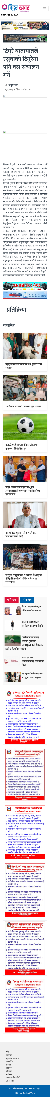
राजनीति (9, 1061)
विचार (8, 1065)
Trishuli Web (29, 1093)
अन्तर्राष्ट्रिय (10, 1081)
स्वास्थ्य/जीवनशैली (13, 1078)
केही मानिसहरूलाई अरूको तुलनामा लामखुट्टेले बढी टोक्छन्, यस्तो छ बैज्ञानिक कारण (24, 643)
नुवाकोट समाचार (12, 1058)
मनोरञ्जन (9, 1074)
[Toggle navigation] (45, 8)
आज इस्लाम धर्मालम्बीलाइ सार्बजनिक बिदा (33, 661)
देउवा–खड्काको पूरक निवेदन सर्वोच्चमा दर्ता (31, 608)
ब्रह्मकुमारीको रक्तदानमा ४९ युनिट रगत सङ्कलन (23, 366)
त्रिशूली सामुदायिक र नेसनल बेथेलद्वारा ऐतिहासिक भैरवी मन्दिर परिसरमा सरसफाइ (23, 579)
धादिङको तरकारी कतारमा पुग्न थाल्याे (23, 406)
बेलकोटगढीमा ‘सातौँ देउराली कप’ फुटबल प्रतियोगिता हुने (21, 447)
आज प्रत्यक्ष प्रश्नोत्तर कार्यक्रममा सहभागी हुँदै (32, 624)
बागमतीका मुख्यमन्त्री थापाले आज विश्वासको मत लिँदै (21, 535)
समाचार (9, 1055)
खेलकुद (9, 1071)
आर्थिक (9, 1068)
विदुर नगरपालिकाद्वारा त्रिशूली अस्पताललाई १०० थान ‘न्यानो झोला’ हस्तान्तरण (23, 491)
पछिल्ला (11, 600)
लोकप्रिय (27, 600)
